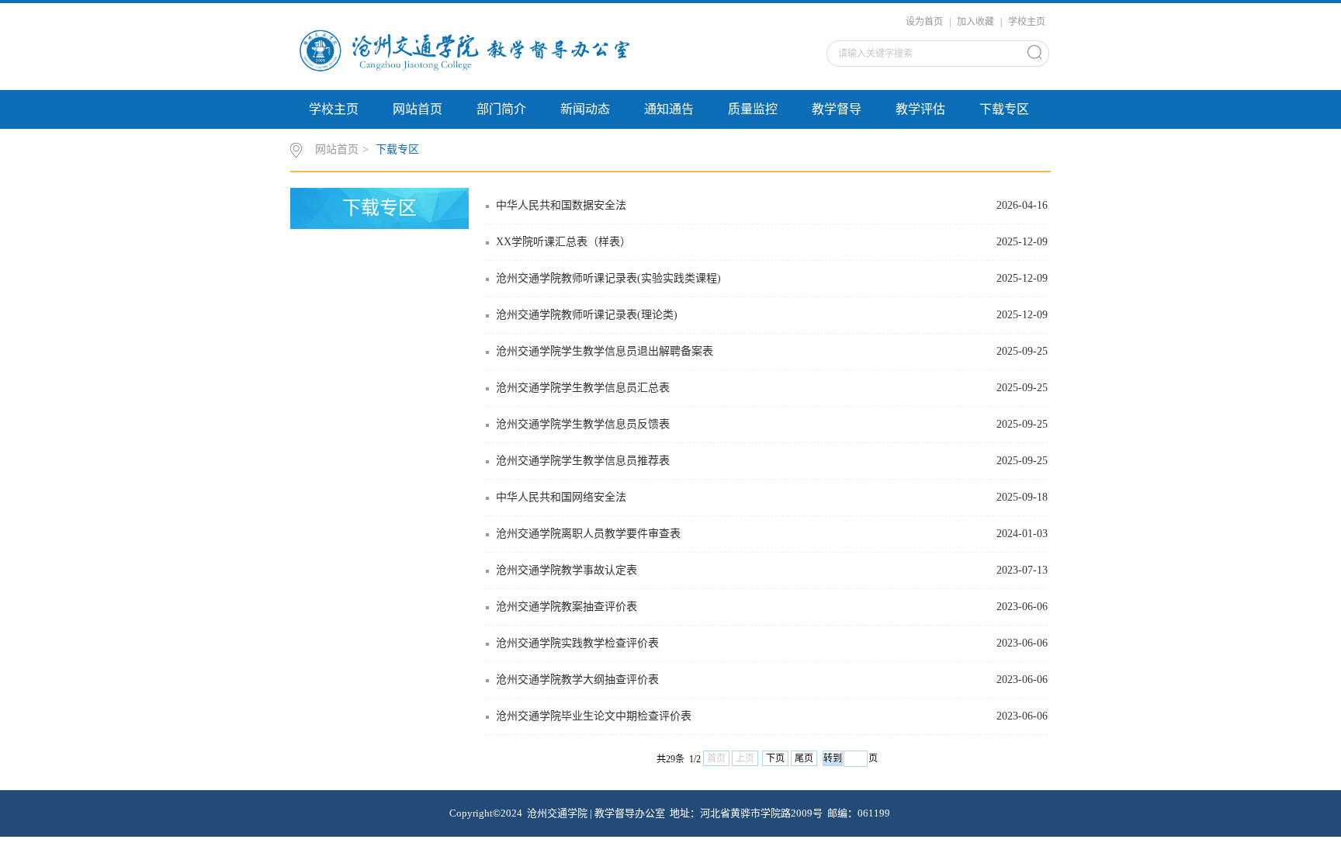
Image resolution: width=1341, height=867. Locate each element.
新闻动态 (585, 109)
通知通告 (669, 109)
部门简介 (501, 109)
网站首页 (417, 109)
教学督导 (836, 109)
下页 (775, 758)
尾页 (804, 758)
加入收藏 (975, 21)
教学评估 (920, 109)
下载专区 (1004, 109)
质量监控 (753, 109)
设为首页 (924, 21)
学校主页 (1026, 21)
